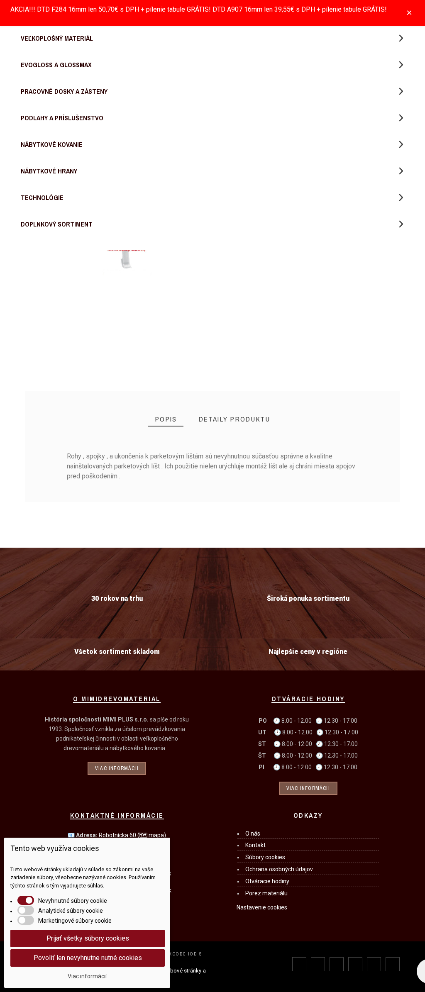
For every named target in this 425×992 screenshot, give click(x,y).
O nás (252, 833)
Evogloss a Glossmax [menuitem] (56, 64)
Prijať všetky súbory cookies (87, 938)
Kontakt (255, 845)
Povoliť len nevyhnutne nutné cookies (88, 958)
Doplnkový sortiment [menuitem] (57, 224)
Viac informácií (87, 976)
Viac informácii (117, 768)
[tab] (165, 419)
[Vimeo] (393, 964)
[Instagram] (337, 964)
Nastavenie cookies (262, 907)
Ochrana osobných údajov (279, 869)
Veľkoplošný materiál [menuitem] (57, 38)
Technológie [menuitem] (42, 197)
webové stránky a (184, 971)
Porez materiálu (266, 893)
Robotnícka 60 (132, 835)
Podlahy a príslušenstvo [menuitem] (62, 117)
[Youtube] (374, 964)
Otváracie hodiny (267, 881)
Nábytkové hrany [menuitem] (49, 170)
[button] (400, 38)
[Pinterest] (355, 964)
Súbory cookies (265, 857)
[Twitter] (318, 964)
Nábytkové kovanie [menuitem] (52, 144)
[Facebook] (299, 964)
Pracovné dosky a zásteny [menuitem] (64, 91)
